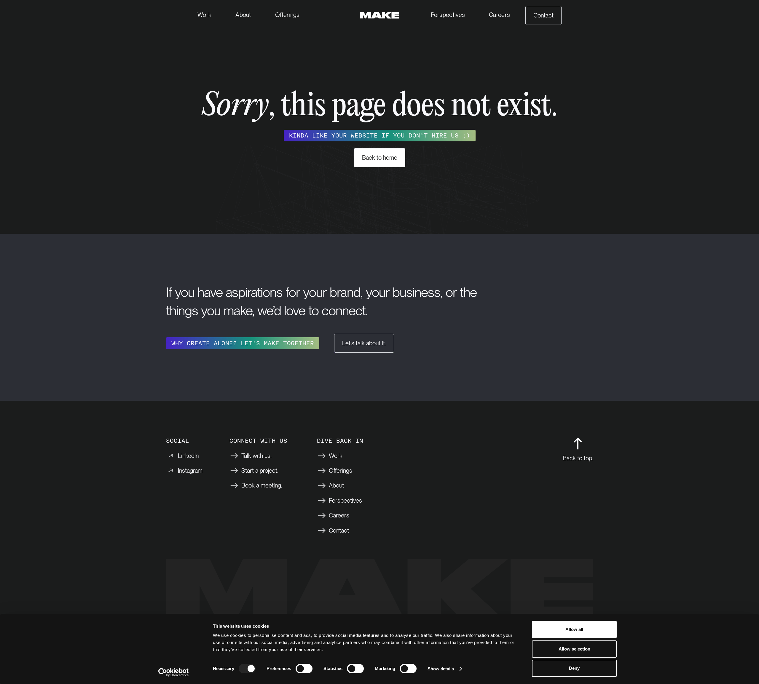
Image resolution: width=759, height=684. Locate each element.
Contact (543, 15)
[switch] (304, 668)
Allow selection (574, 648)
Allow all (574, 629)
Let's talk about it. (364, 343)
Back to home (379, 157)
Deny (574, 668)
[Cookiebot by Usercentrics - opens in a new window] (174, 672)
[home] (379, 15)
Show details (441, 668)
